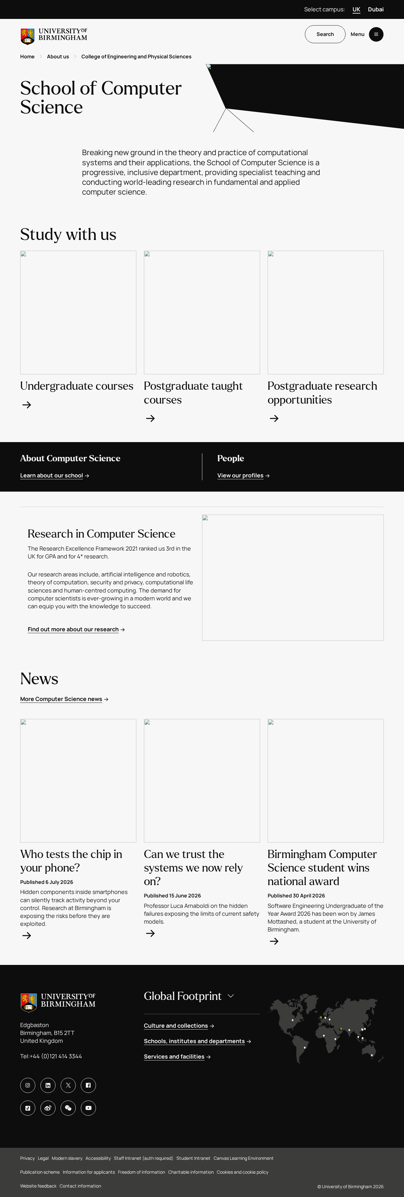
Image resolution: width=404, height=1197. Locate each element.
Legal (43, 1158)
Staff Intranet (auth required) (143, 1158)
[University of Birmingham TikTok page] (27, 1108)
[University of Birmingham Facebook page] (88, 1085)
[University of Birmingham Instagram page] (27, 1085)
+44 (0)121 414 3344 (56, 1056)
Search (325, 34)
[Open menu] (376, 34)
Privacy (27, 1158)
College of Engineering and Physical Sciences (136, 56)
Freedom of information (141, 1172)
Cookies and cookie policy (242, 1172)
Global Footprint (183, 996)
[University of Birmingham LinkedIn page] (48, 1085)
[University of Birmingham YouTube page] (88, 1108)
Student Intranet (193, 1158)
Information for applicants (89, 1172)
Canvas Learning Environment (244, 1158)
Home (27, 56)
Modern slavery (67, 1158)
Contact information (80, 1186)
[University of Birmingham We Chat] (68, 1108)
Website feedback (38, 1186)
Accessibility (98, 1158)
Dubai (376, 9)
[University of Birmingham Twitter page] (68, 1085)
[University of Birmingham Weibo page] (48, 1108)
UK (356, 9)
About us (58, 56)
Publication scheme (40, 1172)
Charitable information (191, 1172)
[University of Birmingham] (54, 34)
